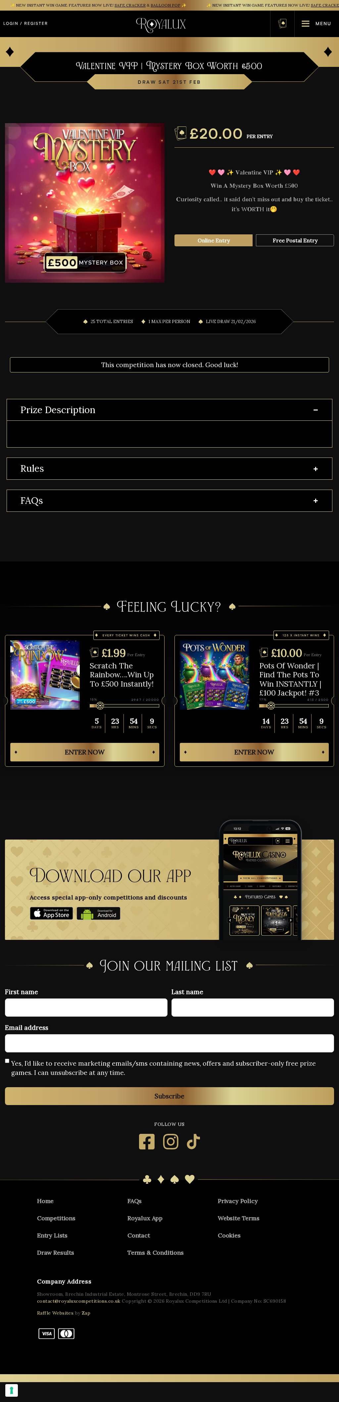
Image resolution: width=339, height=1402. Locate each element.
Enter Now (85, 752)
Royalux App (145, 1218)
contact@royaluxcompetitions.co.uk (79, 1301)
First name (21, 992)
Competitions (56, 1218)
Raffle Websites (55, 1313)
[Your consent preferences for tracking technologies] (11, 1390)
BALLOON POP (165, 5)
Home (45, 1201)
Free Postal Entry (295, 240)
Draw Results (55, 1252)
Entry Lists (52, 1235)
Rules (32, 468)
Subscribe (169, 1096)
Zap (86, 1313)
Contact (138, 1235)
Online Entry (214, 240)
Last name (187, 992)
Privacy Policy (238, 1201)
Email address (26, 1028)
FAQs (31, 501)
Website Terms (239, 1218)
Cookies (229, 1235)
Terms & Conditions (155, 1252)
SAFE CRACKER (130, 5)
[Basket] (282, 23)
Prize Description (57, 410)
